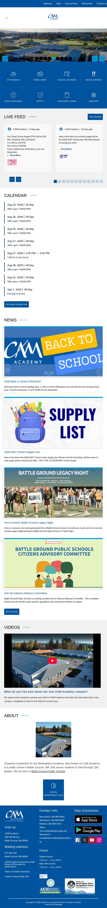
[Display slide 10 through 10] (92, 181)
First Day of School (16, 294)
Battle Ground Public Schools (48, 771)
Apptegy (58, 904)
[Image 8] (66, 58)
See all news (12, 612)
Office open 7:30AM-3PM (19, 209)
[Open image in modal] (12, 162)
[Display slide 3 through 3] (63, 181)
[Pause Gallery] (5, 59)
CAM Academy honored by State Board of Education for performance (20, 864)
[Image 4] (49, 58)
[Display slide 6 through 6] (76, 181)
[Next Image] (102, 59)
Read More (15, 155)
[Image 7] (61, 58)
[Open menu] (6, 18)
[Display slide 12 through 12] (101, 181)
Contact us (101, 3)
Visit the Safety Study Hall (17, 876)
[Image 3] (45, 58)
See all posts (95, 117)
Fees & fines (71, 3)
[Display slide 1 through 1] (55, 181)
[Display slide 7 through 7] (80, 181)
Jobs (58, 3)
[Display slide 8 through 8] (84, 181)
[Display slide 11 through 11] (97, 181)
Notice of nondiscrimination (17, 871)
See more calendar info (16, 304)
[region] (52, 668)
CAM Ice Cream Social (17, 257)
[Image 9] (70, 58)
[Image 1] (36, 58)
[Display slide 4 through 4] (67, 181)
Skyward (47, 3)
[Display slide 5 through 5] (72, 181)
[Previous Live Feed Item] (12, 179)
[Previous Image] (95, 59)
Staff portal (87, 3)
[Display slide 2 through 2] (59, 181)
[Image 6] (57, 58)
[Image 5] (53, 58)
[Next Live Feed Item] (18, 179)
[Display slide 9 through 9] (88, 181)
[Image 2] (41, 58)
